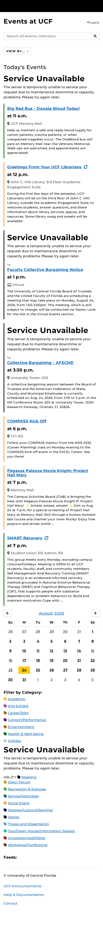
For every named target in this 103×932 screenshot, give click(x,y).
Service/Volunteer (23, 796)
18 (38, 660)
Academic (17, 699)
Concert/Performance (27, 720)
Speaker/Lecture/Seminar (30, 810)
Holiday (14, 741)
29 (52, 631)
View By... (16, 51)
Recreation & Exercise (27, 789)
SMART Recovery (24, 538)
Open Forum (19, 782)
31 (79, 631)
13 (65, 651)
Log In (95, 22)
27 (24, 631)
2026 (59, 613)
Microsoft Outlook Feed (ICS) (31, 857)
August (46, 613)
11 (38, 651)
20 (65, 660)
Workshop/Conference (27, 845)
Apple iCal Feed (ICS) (23, 857)
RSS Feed (39, 857)
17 (24, 660)
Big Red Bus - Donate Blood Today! (43, 108)
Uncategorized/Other (27, 838)
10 (24, 651)
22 (93, 660)
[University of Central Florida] (36, 6)
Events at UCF (28, 21)
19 (51, 660)
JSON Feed (56, 857)
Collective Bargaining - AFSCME (40, 362)
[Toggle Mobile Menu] (98, 5)
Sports (13, 817)
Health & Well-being (26, 734)
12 (51, 651)
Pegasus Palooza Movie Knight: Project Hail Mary (47, 472)
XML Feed (47, 857)
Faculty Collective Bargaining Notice (45, 269)
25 (38, 670)
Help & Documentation (24, 895)
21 (79, 660)
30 (65, 631)
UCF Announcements (22, 886)
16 (10, 660)
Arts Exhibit (18, 706)
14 (79, 651)
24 (24, 670)
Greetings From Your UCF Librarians (44, 167)
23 (10, 670)
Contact (10, 903)
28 (38, 631)
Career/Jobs (18, 713)
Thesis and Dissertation (28, 824)
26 (10, 631)
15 (92, 651)
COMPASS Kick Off (26, 421)
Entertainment (21, 727)
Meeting (29, 777)
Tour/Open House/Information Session (41, 831)
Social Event (18, 803)
